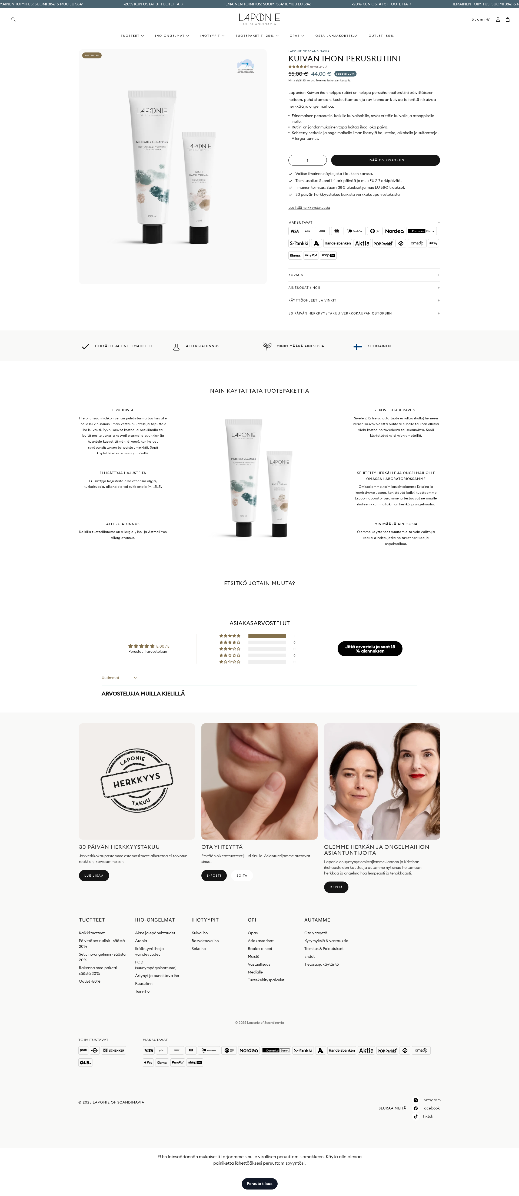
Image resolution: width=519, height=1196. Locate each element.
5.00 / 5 (162, 646)
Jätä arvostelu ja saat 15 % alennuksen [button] (370, 649)
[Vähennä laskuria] (295, 160)
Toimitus (321, 80)
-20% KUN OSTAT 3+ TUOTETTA (151, 4)
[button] (46, 19)
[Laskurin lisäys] (320, 160)
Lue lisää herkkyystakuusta (309, 208)
